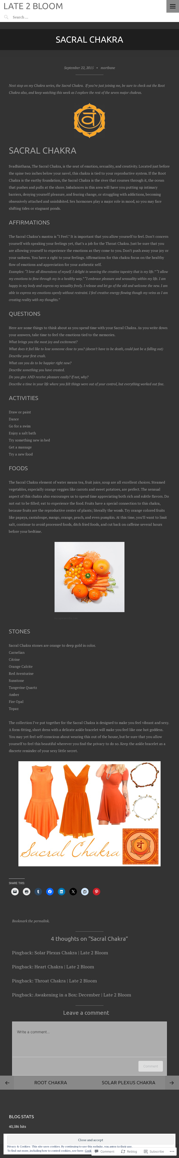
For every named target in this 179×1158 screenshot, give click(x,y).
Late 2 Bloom (33, 6)
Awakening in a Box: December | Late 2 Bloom (82, 995)
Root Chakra (50, 1082)
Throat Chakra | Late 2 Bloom (65, 981)
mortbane (108, 67)
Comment (150, 1066)
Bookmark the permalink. (31, 921)
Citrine (14, 659)
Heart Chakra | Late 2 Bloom (64, 966)
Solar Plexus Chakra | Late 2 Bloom (71, 952)
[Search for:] (32, 17)
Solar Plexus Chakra (128, 1082)
